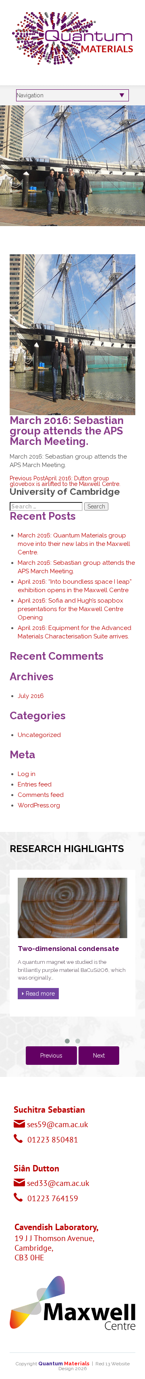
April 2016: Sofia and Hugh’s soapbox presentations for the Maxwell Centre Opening (70, 609)
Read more (40, 993)
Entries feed (35, 784)
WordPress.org (39, 805)
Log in (26, 774)
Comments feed (41, 795)
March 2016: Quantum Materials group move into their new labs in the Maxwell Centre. (74, 544)
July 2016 (31, 696)
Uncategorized (39, 735)
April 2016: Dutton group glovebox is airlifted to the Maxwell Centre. (65, 481)
